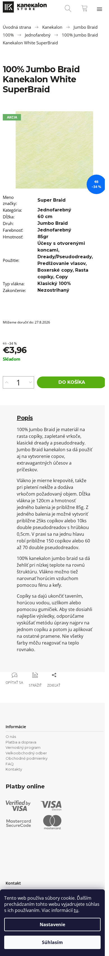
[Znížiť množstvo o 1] (30, 382)
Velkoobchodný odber (26, 753)
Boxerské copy (55, 270)
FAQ (10, 764)
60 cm (45, 216)
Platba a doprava (21, 742)
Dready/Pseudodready (64, 256)
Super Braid (51, 200)
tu (76, 910)
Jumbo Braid (52, 223)
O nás (11, 736)
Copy (62, 276)
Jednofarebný (54, 210)
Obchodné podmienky (27, 758)
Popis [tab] (25, 417)
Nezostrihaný (53, 290)
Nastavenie (52, 924)
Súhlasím (52, 942)
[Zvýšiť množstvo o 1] (6, 382)
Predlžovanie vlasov (61, 263)
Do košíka (71, 382)
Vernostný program (23, 747)
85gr (42, 236)
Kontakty (14, 769)
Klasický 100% (54, 283)
